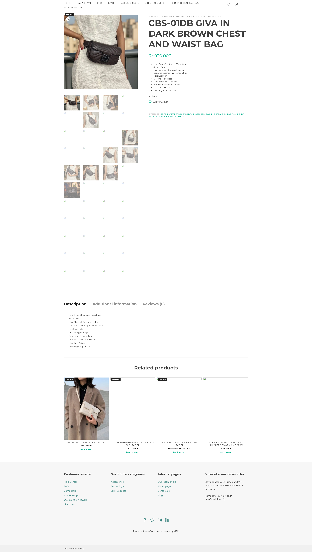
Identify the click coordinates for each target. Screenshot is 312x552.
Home (152, 16)
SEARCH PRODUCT (74, 7)
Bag (163, 16)
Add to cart (225, 452)
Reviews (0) (154, 304)
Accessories (117, 482)
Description (75, 304)
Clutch (190, 114)
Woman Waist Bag (175, 116)
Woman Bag (225, 114)
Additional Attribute (169, 114)
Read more (85, 450)
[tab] (78, 304)
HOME (67, 3)
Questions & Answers (75, 500)
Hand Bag (214, 114)
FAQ (66, 486)
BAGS (99, 3)
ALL (158, 16)
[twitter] (152, 520)
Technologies (118, 486)
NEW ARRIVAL (84, 3)
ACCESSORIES (129, 3)
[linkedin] (167, 520)
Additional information (115, 304)
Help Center (70, 482)
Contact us (70, 491)
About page (164, 486)
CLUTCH (111, 3)
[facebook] (145, 520)
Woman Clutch (160, 116)
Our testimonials (167, 482)
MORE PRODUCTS (154, 3)
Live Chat (69, 504)
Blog (160, 495)
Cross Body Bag (202, 114)
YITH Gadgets (118, 491)
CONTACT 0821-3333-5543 (185, 3)
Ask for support (72, 495)
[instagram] (160, 520)
